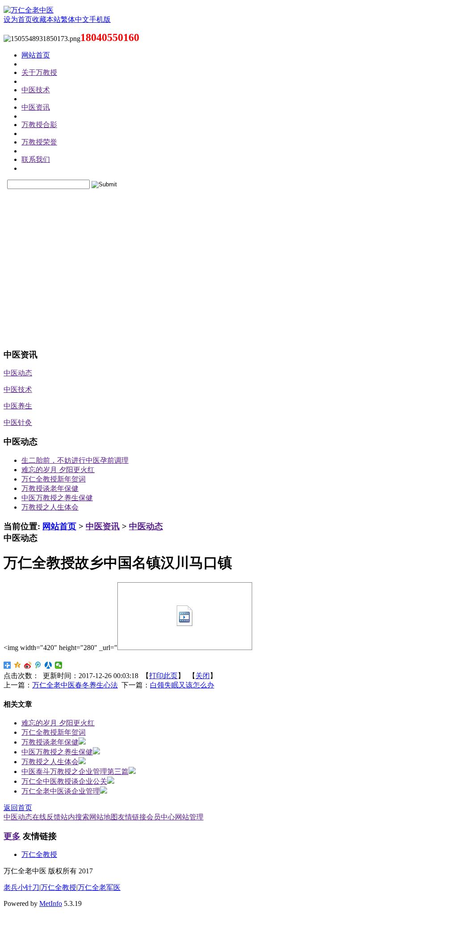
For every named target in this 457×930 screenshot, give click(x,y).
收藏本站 (46, 19)
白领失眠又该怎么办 (182, 685)
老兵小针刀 (21, 887)
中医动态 (146, 526)
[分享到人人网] (48, 665)
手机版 (100, 19)
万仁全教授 (39, 854)
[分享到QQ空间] (17, 665)
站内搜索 (75, 817)
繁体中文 (75, 19)
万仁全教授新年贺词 (53, 479)
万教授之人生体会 (50, 507)
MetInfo (50, 903)
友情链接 (132, 817)
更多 (12, 836)
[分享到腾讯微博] (38, 665)
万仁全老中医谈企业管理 (60, 791)
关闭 (202, 675)
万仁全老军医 (99, 887)
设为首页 (18, 19)
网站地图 (103, 817)
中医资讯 (103, 526)
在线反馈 (46, 817)
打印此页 (163, 675)
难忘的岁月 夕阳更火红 (58, 469)
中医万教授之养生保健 (57, 498)
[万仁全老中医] (29, 10)
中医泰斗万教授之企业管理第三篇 (75, 771)
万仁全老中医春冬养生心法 (75, 685)
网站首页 (59, 526)
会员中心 (160, 817)
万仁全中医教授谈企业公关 (64, 781)
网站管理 (189, 817)
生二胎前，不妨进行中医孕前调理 (75, 460)
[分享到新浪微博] (28, 665)
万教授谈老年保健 (50, 488)
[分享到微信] (58, 665)
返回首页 (18, 807)
